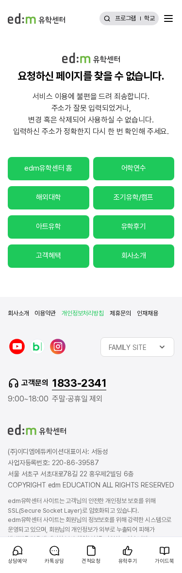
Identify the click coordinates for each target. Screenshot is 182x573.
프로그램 (125, 18)
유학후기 (133, 226)
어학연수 (133, 168)
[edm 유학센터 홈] (36, 18)
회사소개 (133, 255)
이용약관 (44, 313)
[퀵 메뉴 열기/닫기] (8, 541)
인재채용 (147, 313)
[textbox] (137, 347)
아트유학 (48, 226)
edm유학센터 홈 (48, 168)
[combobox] (137, 347)
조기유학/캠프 (133, 197)
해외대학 (48, 197)
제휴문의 (120, 313)
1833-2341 (79, 383)
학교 (149, 18)
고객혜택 (48, 255)
